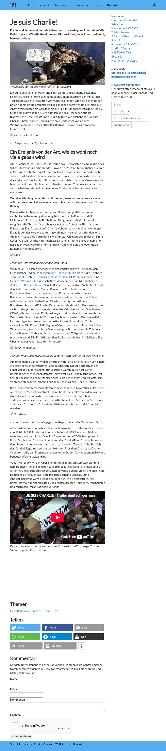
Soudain (116, 40)
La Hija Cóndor (120, 48)
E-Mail (14, 689)
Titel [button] (26, 5)
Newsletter (81, 5)
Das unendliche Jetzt (124, 20)
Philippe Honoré (83, 277)
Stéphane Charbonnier (58, 272)
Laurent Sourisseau (88, 309)
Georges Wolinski (21, 281)
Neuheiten (61, 5)
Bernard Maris (33, 285)
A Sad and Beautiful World (128, 36)
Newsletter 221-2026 (124, 44)
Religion (25, 611)
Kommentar (18, 699)
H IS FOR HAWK (121, 52)
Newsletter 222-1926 (124, 28)
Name (14, 679)
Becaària (116, 56)
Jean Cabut (17, 277)
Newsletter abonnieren (125, 84)
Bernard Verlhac (47, 277)
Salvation (117, 24)
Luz (12, 333)
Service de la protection (68, 297)
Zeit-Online (96, 202)
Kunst (54, 611)
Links (98, 5)
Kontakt (112, 5)
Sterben (37, 611)
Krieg (46, 611)
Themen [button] (42, 5)
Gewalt (14, 611)
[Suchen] (154, 5)
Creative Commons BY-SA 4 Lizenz (52, 744)
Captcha (15, 714)
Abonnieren (121, 125)
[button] (25, 627)
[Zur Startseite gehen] (13, 5)
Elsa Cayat (41, 293)
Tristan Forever (121, 32)
